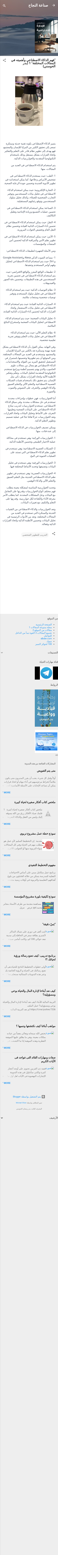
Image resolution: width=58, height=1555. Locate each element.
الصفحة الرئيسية (44, 624)
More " (6, 792)
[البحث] (4, 6)
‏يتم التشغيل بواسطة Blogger (27, 1096)
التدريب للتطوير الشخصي (34, 534)
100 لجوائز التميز (43, 644)
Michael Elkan (21, 1103)
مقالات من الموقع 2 (42, 630)
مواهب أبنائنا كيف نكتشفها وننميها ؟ (36, 1026)
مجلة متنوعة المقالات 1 (40, 627)
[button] (4, 60)
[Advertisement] (29, 1154)
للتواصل (48, 635)
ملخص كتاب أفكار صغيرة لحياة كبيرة (35, 802)
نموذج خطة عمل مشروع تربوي (38, 833)
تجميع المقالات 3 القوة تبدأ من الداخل (33, 633)
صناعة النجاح (38, 5)
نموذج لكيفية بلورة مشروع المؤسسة (35, 896)
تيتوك (49, 641)
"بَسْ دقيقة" (49, 924)
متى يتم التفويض (46, 770)
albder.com (46, 638)
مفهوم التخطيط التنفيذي (42, 865)
